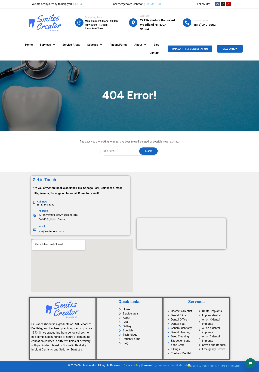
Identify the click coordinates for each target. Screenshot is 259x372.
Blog (156, 44)
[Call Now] (34, 202)
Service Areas (71, 44)
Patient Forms (118, 44)
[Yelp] (228, 4)
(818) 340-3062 (153, 4)
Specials (92, 44)
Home (29, 44)
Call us (77, 4)
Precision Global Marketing (174, 365)
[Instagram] (223, 4)
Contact (154, 53)
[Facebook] (217, 4)
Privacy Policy (131, 365)
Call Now (42, 201)
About (138, 44)
